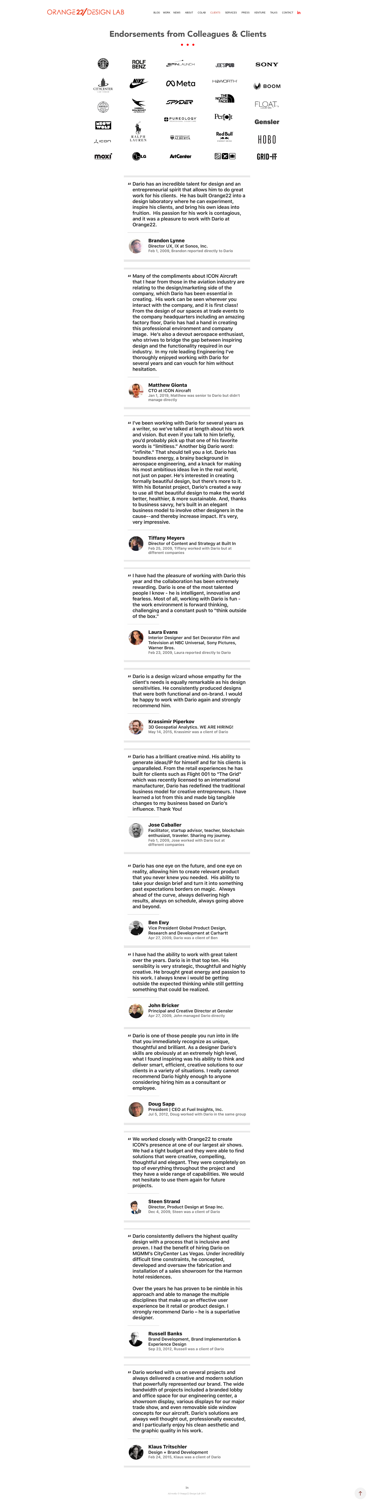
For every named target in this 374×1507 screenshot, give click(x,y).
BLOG (156, 12)
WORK (166, 12)
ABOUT (189, 12)
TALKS (273, 12)
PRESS (246, 12)
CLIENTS (215, 12)
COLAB (202, 12)
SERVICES (231, 12)
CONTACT (287, 12)
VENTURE (260, 12)
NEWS (176, 12)
